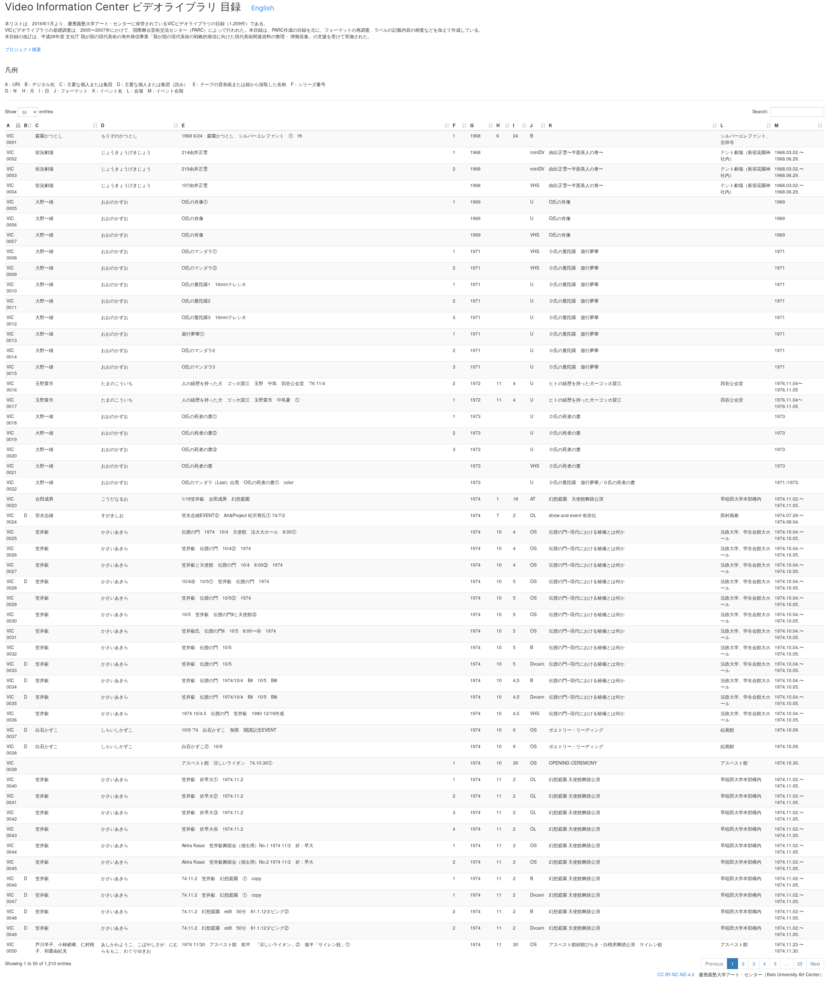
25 (799, 963)
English (262, 8)
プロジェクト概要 (23, 49)
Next (815, 963)
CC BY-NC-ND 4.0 (675, 974)
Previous (714, 963)
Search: (760, 111)
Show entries (29, 111)
